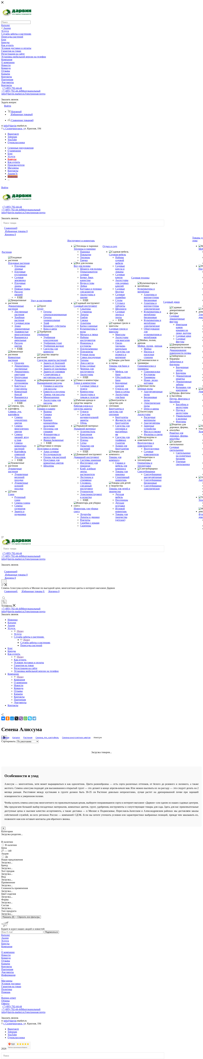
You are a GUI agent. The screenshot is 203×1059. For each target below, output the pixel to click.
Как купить (20, 659)
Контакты (6, 966)
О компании (8, 952)
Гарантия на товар (11, 986)
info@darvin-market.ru (23, 93)
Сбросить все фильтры (28, 917)
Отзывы (5, 960)
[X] (16, 718)
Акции (5, 938)
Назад (20, 631)
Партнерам (7, 969)
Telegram (12, 136)
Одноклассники (16, 142)
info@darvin (10, 125)
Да (6, 856)
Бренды (5, 943)
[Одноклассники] (8, 718)
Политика (6, 989)
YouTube (12, 139)
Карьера (5, 963)
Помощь (5, 992)
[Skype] (30, 718)
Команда (6, 958)
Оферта (5, 1003)
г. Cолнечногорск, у (14, 128)
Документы (7, 972)
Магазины (6, 980)
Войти (4, 187)
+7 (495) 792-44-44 (12, 88)
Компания (19, 679)
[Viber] (21, 718)
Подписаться (51, 932)
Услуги (18, 634)
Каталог (5, 935)
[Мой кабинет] (2, 568)
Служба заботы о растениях (35, 642)
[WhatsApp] (25, 718)
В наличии (11, 845)
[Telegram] (34, 718)
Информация (8, 975)
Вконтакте (13, 134)
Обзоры (5, 1000)
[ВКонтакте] (3, 718)
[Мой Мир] (12, 718)
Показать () (8, 917)
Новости (6, 955)
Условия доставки (11, 983)
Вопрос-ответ (8, 998)
